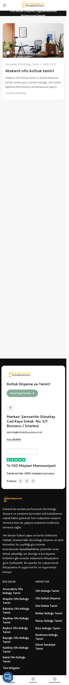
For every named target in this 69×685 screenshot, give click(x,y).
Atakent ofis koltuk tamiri (29, 70)
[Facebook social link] (20, 481)
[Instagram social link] (33, 481)
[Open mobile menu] (4, 5)
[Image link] (13, 499)
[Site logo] (33, 5)
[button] (7, 677)
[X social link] (27, 481)
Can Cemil (16, 52)
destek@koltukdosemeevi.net (24, 432)
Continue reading (15, 93)
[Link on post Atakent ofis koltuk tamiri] (33, 40)
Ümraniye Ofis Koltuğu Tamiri (22, 64)
